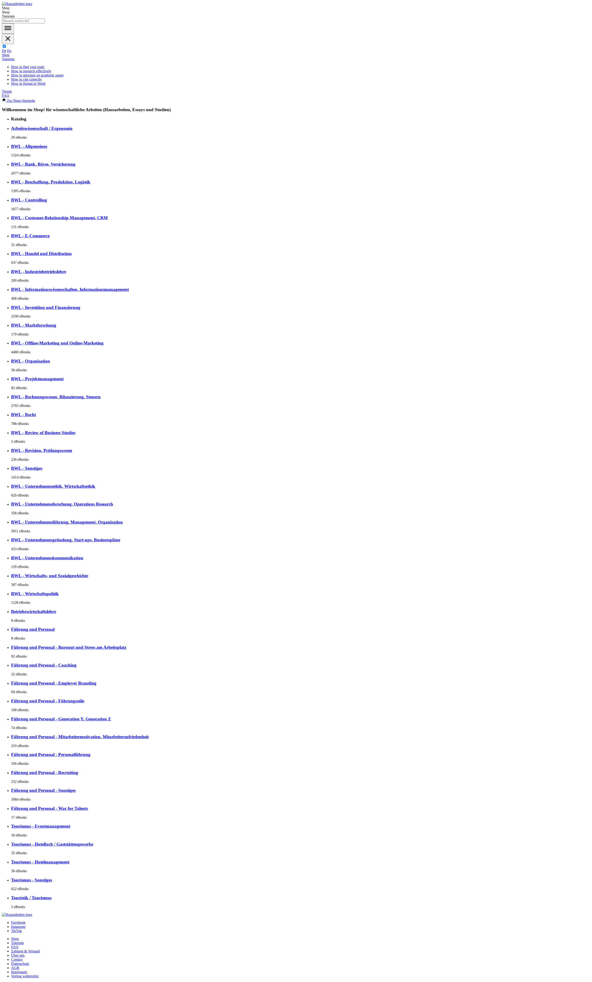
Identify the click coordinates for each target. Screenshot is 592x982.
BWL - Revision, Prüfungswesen (41, 450)
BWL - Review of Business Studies (43, 432)
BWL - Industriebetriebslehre (38, 271)
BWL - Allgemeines (29, 146)
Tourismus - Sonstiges (31, 880)
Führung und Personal (33, 629)
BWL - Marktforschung (33, 325)
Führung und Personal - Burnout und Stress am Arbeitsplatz (68, 647)
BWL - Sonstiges (26, 468)
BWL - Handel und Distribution (41, 253)
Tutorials (8, 59)
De (4, 51)
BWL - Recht (23, 414)
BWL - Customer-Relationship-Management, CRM (59, 217)
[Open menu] (8, 28)
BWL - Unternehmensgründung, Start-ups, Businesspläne (65, 539)
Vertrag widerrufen (25, 976)
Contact (16, 959)
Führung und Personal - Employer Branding (53, 683)
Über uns (18, 955)
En (9, 51)
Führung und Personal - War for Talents (49, 808)
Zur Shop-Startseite (20, 101)
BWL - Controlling (29, 200)
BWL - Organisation (30, 361)
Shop (5, 55)
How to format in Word (28, 83)
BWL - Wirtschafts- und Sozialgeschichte (49, 575)
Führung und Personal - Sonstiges (43, 790)
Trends (7, 91)
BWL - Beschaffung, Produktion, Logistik (50, 182)
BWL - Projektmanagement (37, 378)
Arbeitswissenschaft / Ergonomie (41, 128)
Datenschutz (20, 964)
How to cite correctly (26, 79)
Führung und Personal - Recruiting (44, 772)
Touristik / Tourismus (31, 897)
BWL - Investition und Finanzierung (45, 307)
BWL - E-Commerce (30, 235)
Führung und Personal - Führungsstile (47, 700)
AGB (15, 968)
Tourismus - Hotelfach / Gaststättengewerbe (52, 844)
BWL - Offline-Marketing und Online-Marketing (57, 343)
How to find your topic (28, 67)
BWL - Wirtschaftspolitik (35, 593)
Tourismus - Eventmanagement (40, 826)
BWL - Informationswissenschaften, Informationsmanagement (70, 289)
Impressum (19, 972)
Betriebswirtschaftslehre (33, 611)
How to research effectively (31, 71)
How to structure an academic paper (37, 75)
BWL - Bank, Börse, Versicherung (43, 164)
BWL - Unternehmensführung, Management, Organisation (67, 522)
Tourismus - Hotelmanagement (40, 862)
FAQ (5, 96)
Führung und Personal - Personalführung (50, 754)
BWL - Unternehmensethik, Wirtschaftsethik (53, 486)
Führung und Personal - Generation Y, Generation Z (61, 719)
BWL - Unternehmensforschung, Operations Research (62, 504)
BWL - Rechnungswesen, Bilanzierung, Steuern (56, 396)
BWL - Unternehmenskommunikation (47, 557)
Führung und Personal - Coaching (44, 665)
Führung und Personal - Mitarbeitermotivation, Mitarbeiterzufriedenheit (80, 736)
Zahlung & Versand (25, 951)
